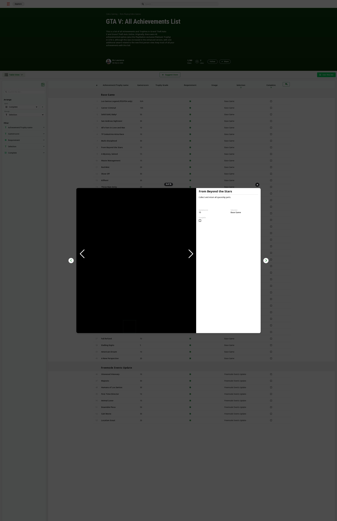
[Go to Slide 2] (143, 326)
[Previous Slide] (81, 253)
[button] (136, 254)
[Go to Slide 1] (129, 326)
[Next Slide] (190, 253)
